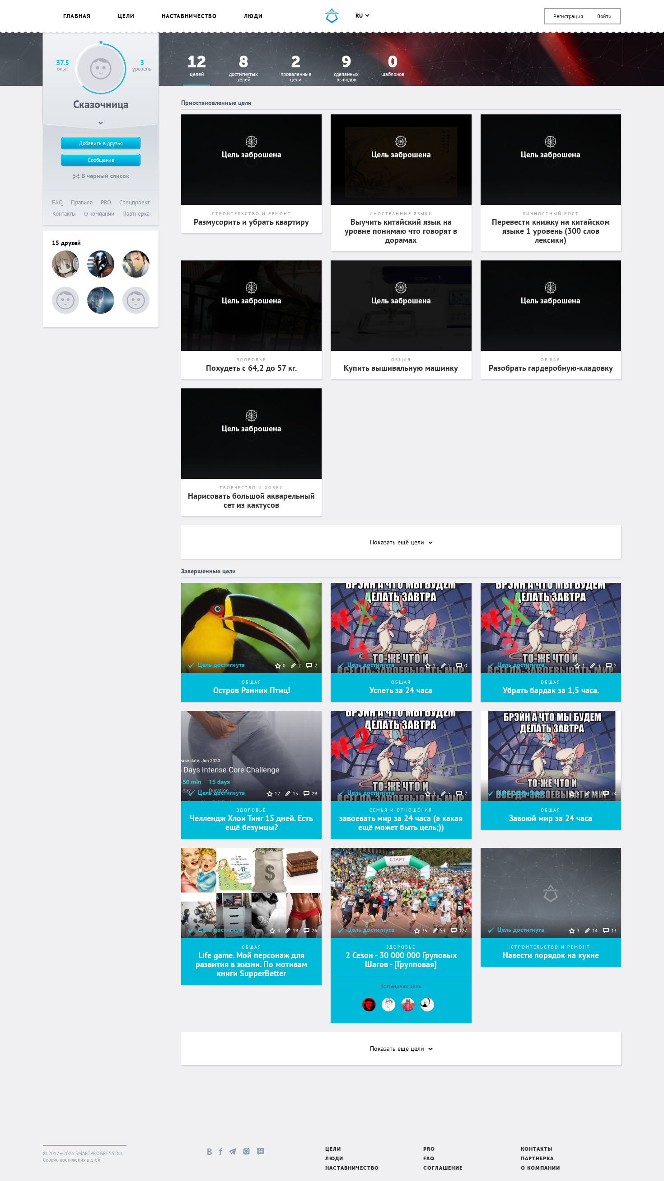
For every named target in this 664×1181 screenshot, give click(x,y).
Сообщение (101, 159)
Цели (126, 16)
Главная (77, 16)
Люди (253, 16)
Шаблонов (392, 66)
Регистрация (568, 16)
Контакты (64, 213)
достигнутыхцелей (243, 69)
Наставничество (189, 16)
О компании (99, 213)
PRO (106, 202)
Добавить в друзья (101, 143)
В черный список (104, 176)
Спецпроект (134, 202)
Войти (604, 16)
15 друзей (66, 243)
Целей (196, 66)
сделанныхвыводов (346, 69)
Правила (82, 202)
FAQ (57, 202)
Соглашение (443, 1169)
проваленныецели (296, 69)
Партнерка (136, 213)
